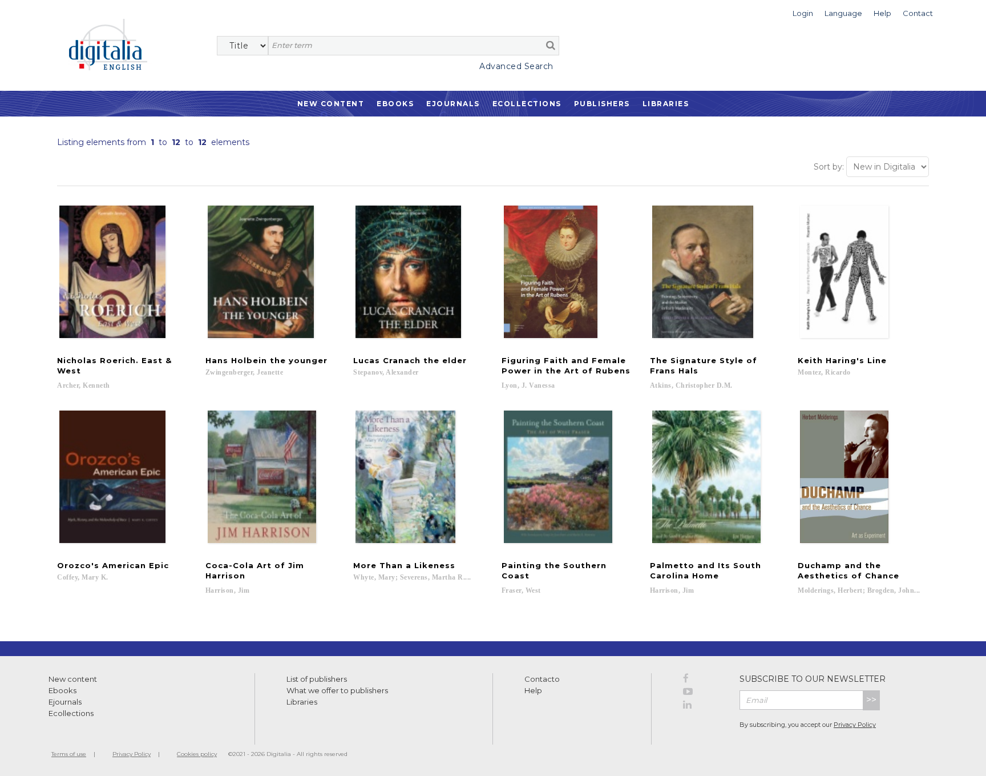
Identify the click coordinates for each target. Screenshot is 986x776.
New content (73, 678)
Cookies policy (197, 754)
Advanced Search (516, 66)
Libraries (665, 103)
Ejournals (453, 103)
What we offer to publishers (337, 690)
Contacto (542, 678)
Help (533, 690)
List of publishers (316, 678)
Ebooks (395, 103)
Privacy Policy (855, 725)
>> (871, 699)
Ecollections (526, 103)
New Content (331, 103)
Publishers (602, 103)
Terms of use (68, 754)
